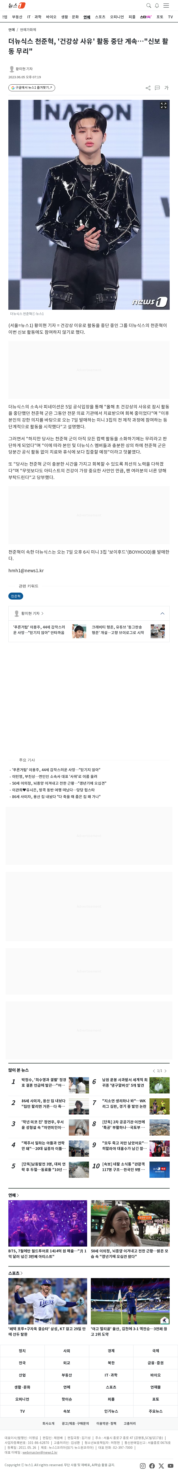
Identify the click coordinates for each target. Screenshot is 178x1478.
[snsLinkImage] (143, 1465)
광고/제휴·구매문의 (75, 1423)
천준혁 (16, 596)
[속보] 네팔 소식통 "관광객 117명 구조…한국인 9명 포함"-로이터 (123, 1170)
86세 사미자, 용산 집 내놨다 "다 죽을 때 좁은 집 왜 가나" (56, 796)
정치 (22, 1351)
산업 (22, 1375)
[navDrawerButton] (166, 5)
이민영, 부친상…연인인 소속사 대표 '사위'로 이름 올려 (54, 776)
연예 (11, 30)
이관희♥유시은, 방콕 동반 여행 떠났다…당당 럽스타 (53, 790)
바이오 (155, 1375)
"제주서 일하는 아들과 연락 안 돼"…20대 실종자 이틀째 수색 (44, 1149)
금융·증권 (156, 1363)
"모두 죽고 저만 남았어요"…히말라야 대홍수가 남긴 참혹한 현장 (125, 1149)
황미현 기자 (24, 69)
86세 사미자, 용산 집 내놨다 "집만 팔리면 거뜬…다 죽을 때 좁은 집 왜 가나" (44, 1107)
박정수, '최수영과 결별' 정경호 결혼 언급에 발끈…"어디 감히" (44, 1085)
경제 (111, 1351)
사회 (66, 1351)
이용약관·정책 (106, 1423)
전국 (22, 1363)
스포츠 (13, 1273)
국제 (155, 1351)
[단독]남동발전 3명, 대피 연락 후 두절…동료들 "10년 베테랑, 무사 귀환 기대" (44, 1170)
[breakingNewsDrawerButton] (157, 5)
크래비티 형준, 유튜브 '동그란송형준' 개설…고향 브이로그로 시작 (118, 630)
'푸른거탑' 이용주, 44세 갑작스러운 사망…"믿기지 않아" (56, 769)
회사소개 (48, 1423)
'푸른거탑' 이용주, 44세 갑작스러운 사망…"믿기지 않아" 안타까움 (39, 630)
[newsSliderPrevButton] (154, 1071)
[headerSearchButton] (148, 5)
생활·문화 (22, 1387)
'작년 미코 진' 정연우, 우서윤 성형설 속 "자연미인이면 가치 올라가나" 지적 (43, 1128)
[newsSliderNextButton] (165, 1071)
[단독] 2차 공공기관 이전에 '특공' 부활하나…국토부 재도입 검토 (123, 1128)
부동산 (67, 1375)
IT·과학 (111, 1375)
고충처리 (130, 1423)
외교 (66, 1363)
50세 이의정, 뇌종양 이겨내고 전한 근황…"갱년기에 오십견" (59, 783)
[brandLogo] (16, 5)
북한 (111, 1363)
